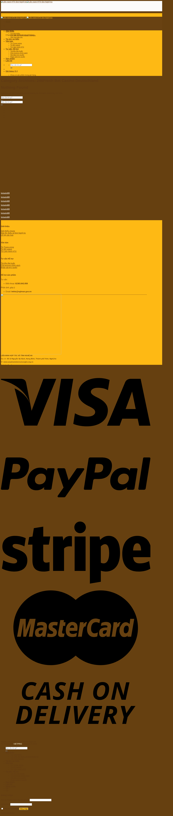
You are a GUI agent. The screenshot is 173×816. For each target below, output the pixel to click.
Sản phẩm (10, 59)
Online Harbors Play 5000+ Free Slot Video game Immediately (32, 115)
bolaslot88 (5, 145)
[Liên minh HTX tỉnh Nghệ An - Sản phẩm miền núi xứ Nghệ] (26, 2)
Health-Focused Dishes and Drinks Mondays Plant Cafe (29, 108)
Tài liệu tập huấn (16, 51)
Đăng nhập (23, 809)
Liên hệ (9, 61)
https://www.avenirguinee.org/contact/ (16, 129)
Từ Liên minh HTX (17, 47)
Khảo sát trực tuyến (17, 57)
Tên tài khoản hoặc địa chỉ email (15, 800)
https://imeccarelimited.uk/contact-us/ (16, 141)
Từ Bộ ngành (15, 45)
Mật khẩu (5, 804)
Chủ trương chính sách (19, 53)
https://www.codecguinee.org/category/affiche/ (20, 133)
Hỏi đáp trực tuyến (17, 55)
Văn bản (9, 41)
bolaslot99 (5, 149)
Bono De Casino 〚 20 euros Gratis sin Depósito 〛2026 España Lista (35, 113)
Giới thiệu (10, 31)
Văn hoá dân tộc (16, 37)
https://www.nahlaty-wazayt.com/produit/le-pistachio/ (22, 137)
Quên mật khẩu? (8, 813)
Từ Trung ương (16, 43)
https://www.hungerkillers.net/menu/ (15, 125)
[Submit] (11, 67)
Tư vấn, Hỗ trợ (12, 49)
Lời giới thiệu (15, 33)
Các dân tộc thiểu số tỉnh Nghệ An (23, 35)
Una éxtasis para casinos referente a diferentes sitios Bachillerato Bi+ (34, 117)
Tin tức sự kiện (12, 39)
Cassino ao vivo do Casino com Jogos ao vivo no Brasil (29, 110)
